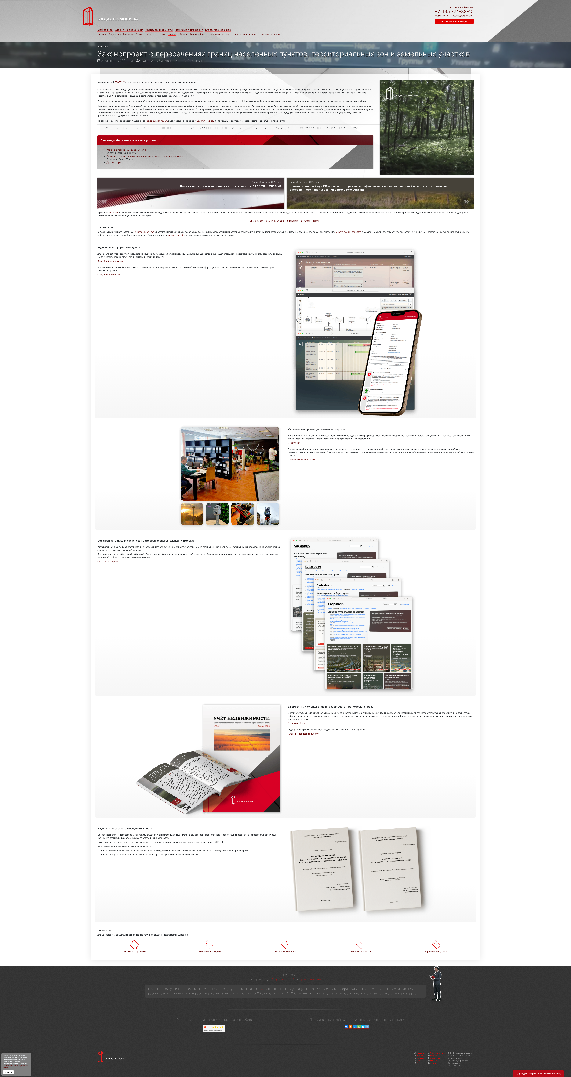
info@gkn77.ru (441, 16)
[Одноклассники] (350, 1027)
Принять (8, 1072)
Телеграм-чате (310, 979)
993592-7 (120, 82)
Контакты (128, 34)
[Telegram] (367, 1027)
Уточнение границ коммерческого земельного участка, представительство (145, 156)
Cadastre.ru (103, 561)
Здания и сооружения (129, 29)
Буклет (115, 561)
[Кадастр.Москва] (181, 16)
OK (418, 1063)
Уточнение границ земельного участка (126, 149)
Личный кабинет (197, 34)
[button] (538, 1073)
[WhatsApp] (359, 1027)
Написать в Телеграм (462, 7)
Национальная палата (157, 120)
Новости (172, 34)
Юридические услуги (436, 951)
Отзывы (161, 34)
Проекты (149, 34)
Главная (101, 34)
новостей (113, 212)
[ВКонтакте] (346, 1027)
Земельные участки (360, 951)
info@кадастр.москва (462, 15)
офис (261, 989)
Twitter (306, 221)
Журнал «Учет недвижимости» (303, 733)
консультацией (175, 235)
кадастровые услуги (144, 232)
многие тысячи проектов (348, 232)
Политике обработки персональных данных (16, 1067)
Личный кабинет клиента (110, 261)
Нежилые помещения (189, 29)
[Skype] (363, 1027)
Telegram (293, 221)
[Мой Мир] (355, 1027)
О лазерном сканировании (301, 459)
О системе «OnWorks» (108, 274)
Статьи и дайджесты (298, 723)
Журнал (183, 34)
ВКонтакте (257, 221)
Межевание (105, 29)
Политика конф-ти (437, 1053)
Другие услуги (113, 162)
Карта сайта (435, 1056)
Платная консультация (455, 21)
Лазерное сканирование (244, 34)
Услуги (138, 34)
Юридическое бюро (218, 29)
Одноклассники (275, 221)
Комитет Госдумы (205, 120)
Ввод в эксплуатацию (270, 34)
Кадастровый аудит (219, 34)
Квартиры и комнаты (159, 29)
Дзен (316, 221)
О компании (114, 34)
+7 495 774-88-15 (454, 11)
